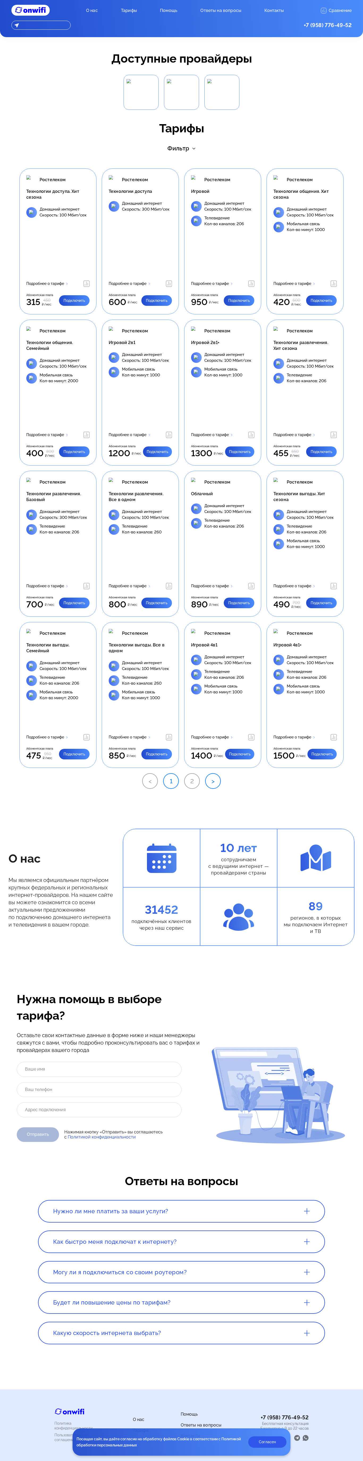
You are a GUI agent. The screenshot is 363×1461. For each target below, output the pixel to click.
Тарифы (129, 10)
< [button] (150, 781)
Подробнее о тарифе (45, 283)
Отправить (38, 1134)
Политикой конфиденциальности (102, 1137)
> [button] (213, 781)
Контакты (274, 10)
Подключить (74, 300)
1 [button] (171, 781)
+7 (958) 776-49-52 (328, 25)
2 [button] (192, 781)
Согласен (267, 1442)
